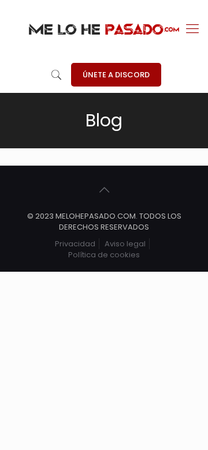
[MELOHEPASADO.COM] (104, 29)
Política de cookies (104, 254)
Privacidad (75, 243)
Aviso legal (125, 243)
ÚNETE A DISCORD (116, 74)
